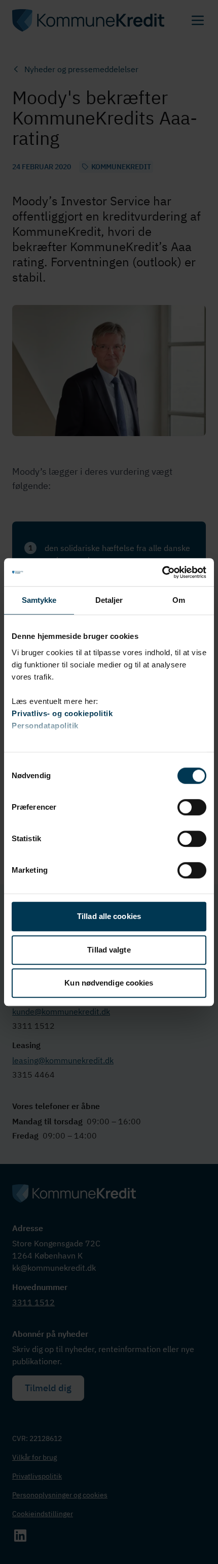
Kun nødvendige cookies (108, 982)
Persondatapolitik (45, 725)
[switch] (191, 807)
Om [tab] (178, 600)
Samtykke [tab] (39, 600)
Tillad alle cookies (109, 916)
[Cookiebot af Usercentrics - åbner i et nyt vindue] (162, 572)
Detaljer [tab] (109, 600)
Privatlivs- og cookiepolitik (62, 713)
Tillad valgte (108, 949)
